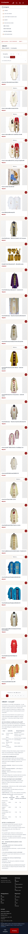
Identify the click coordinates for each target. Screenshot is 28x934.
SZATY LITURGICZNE (13, 41)
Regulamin (17, 881)
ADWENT (6, 10)
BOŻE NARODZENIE (8, 34)
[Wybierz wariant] (26, 88)
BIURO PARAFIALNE (7, 28)
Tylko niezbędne (5, 930)
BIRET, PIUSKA (6, 26)
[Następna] (24, 695)
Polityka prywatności (19, 884)
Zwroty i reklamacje (18, 887)
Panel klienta (17, 897)
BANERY (6, 20)
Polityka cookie (18, 890)
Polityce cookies (13, 925)
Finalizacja (17, 906)
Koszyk (16, 903)
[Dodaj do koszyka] (26, 192)
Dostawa (2, 897)
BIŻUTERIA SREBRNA (8, 31)
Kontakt (2, 903)
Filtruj (13, 57)
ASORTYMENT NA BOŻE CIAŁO (10, 16)
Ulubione (16, 900)
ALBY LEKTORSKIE (8, 13)
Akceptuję (14, 930)
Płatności (2, 900)
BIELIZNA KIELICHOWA (8, 23)
